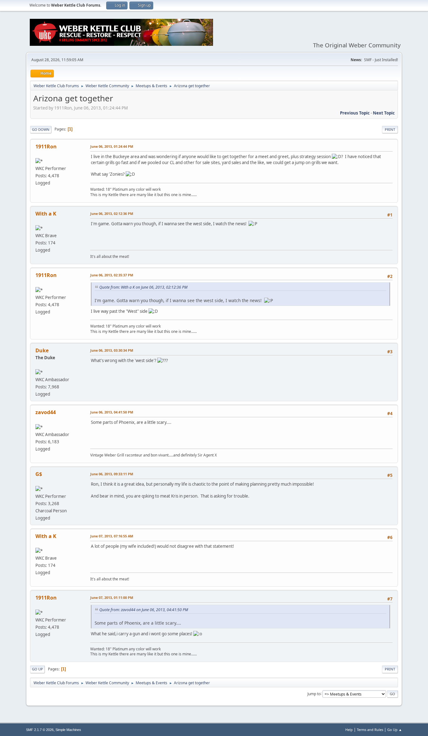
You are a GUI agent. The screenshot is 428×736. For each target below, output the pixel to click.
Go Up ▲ (394, 729)
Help (349, 729)
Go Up (37, 669)
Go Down (41, 129)
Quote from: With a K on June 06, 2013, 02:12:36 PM (143, 287)
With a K (45, 213)
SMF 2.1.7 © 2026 (40, 730)
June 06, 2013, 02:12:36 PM (111, 213)
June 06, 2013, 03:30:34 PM (111, 350)
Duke (42, 350)
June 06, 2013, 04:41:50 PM (111, 412)
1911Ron (46, 146)
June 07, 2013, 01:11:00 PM (111, 597)
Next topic (384, 113)
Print (390, 129)
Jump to (314, 693)
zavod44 (45, 412)
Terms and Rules (370, 729)
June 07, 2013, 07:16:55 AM (111, 536)
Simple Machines (68, 730)
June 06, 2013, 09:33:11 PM (111, 474)
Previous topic (355, 113)
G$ (38, 474)
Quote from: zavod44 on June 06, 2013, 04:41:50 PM (143, 609)
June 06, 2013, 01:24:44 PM (111, 146)
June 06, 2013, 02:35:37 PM (111, 275)
